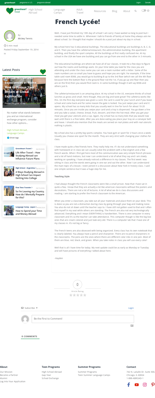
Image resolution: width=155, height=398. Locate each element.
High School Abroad (35, 11)
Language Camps (59, 11)
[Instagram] (145, 385)
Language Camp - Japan (25, 207)
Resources (100, 11)
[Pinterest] (153, 385)
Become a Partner (9, 375)
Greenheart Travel (23, 148)
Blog (114, 11)
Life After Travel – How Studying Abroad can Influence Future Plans (28, 155)
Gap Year (46, 375)
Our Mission (6, 371)
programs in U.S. (26, 3)
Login (138, 3)
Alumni (3, 378)
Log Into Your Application (12, 381)
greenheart (10, 3)
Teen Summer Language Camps (94, 375)
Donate (147, 3)
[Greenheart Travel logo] (17, 11)
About (126, 11)
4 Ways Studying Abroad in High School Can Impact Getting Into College (30, 175)
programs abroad (43, 3)
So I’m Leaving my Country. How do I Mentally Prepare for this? (30, 194)
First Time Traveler (23, 187)
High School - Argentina (25, 168)
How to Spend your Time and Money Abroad (29, 212)
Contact (131, 367)
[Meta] (129, 385)
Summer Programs (89, 367)
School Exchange (50, 378)
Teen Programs (51, 367)
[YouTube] (137, 385)
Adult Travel (79, 11)
